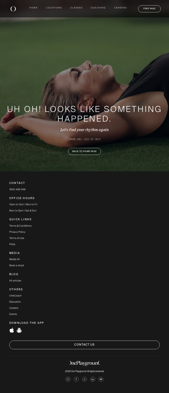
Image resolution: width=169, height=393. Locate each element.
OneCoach (15, 296)
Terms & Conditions (20, 226)
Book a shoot (16, 265)
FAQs (12, 244)
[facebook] (76, 380)
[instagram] (68, 380)
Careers (120, 8)
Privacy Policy (17, 232)
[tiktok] (84, 380)
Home (33, 8)
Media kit (14, 259)
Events (13, 314)
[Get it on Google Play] (19, 331)
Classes (76, 8)
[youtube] (101, 380)
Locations (54, 8)
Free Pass (149, 8)
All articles (15, 281)
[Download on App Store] (11, 331)
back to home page (84, 151)
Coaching (98, 8)
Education (15, 302)
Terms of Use (16, 238)
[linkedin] (92, 380)
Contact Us (84, 344)
